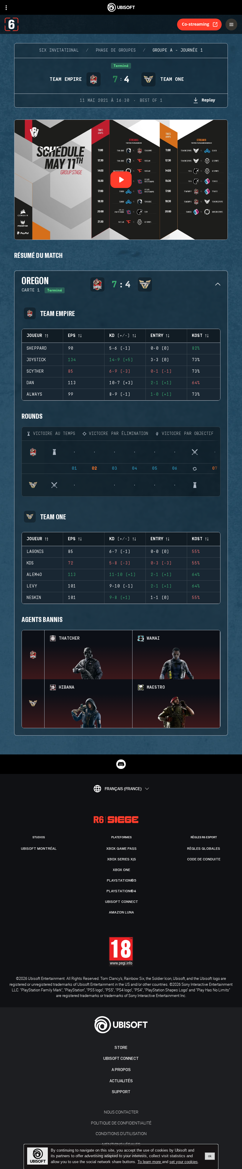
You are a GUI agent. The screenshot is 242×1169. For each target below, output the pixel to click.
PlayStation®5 (121, 880)
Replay (208, 100)
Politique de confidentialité (121, 1123)
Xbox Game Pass (121, 849)
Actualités (121, 1081)
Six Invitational (59, 50)
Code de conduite (203, 859)
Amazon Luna (121, 912)
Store (121, 1047)
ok (210, 1156)
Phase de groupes (116, 50)
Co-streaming (195, 24)
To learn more (150, 1162)
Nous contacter (121, 1112)
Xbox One (121, 870)
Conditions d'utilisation (121, 1133)
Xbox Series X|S (121, 859)
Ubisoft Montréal (39, 849)
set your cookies (183, 1162)
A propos (121, 1070)
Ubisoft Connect (121, 1058)
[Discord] (121, 764)
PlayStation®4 (121, 891)
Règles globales (203, 849)
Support (121, 1092)
